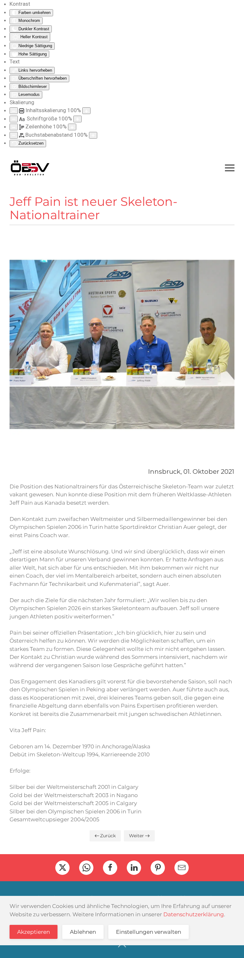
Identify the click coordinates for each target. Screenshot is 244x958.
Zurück (108, 836)
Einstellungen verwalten (148, 932)
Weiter (136, 836)
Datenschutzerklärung (193, 914)
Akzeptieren (33, 932)
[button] (229, 168)
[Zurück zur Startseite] (30, 168)
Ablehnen (83, 932)
